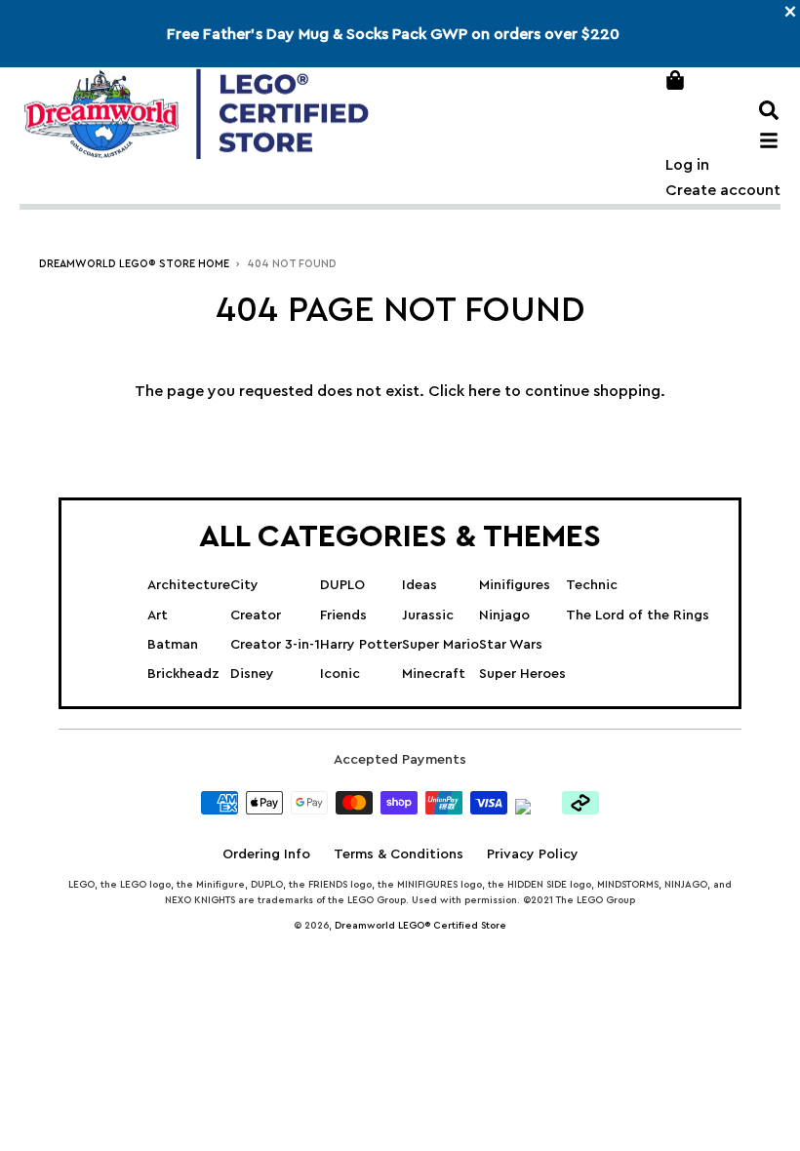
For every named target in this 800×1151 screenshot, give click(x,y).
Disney (252, 674)
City (244, 585)
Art (157, 615)
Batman (172, 645)
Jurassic (428, 615)
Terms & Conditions (398, 854)
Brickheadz (183, 674)
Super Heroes (522, 674)
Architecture (188, 585)
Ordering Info (266, 854)
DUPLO (342, 585)
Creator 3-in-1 (275, 645)
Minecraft (433, 674)
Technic (592, 585)
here (484, 391)
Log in (687, 165)
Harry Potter (361, 645)
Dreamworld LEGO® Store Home (134, 263)
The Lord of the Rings (637, 615)
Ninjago (504, 615)
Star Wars (510, 645)
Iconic (340, 674)
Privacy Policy (533, 854)
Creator (255, 615)
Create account (722, 190)
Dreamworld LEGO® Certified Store (420, 926)
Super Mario (440, 645)
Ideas (419, 585)
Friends (343, 615)
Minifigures (514, 585)
